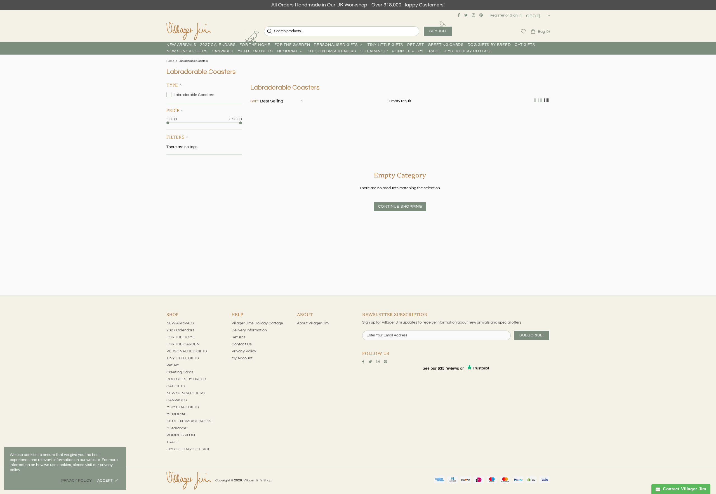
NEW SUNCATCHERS (185, 393)
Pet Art (172, 365)
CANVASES (176, 400)
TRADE (172, 442)
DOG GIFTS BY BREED (186, 379)
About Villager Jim (313, 323)
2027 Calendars (180, 330)
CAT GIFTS (175, 386)
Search (437, 31)
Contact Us (242, 344)
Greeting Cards (179, 372)
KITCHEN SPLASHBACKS (188, 421)
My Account (242, 358)
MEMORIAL (176, 414)
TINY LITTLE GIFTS (182, 358)
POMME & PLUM (180, 435)
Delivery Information (249, 330)
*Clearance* (177, 428)
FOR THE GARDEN (182, 344)
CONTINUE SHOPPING (400, 207)
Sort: (254, 101)
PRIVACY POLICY (76, 481)
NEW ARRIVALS (180, 323)
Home (170, 61)
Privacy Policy (244, 351)
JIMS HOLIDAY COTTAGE (188, 449)
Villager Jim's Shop (188, 31)
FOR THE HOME (180, 337)
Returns (239, 337)
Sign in (516, 15)
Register (497, 15)
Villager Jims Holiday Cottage (257, 323)
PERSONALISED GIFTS (186, 351)
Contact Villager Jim (683, 488)
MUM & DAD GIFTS (182, 407)
